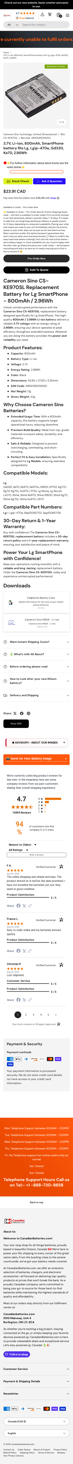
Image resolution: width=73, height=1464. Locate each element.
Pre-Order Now (36, 258)
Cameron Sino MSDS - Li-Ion (42, 619)
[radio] (52, 799)
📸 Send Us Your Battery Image (29, 758)
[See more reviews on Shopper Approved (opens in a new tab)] (30, 906)
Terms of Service (46, 1452)
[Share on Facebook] (21, 713)
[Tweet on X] (15, 713)
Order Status (24, 1449)
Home (6, 52)
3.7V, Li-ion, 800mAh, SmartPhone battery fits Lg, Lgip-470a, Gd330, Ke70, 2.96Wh (35, 56)
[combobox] (36, 24)
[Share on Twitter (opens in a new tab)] (24, 906)
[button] (50, 14)
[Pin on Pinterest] (28, 713)
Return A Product (42, 1449)
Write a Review (36, 855)
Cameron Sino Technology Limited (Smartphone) (30, 134)
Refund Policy (9, 1452)
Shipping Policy (27, 1452)
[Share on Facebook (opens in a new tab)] (18, 906)
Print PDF (16, 723)
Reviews (61, 1452)
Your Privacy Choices (13, 1455)
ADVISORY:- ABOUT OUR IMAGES (36, 742)
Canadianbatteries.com (22, 1444)
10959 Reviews (24, 812)
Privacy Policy (60, 1449)
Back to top (36, 1202)
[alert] (36, 742)
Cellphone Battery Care (41, 598)
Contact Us (8, 1449)
